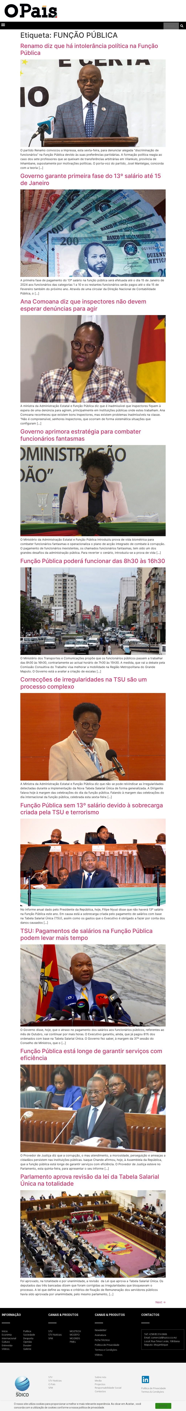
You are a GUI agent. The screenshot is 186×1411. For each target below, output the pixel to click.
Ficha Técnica (102, 1340)
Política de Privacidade (107, 1344)
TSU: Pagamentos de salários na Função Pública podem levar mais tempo (86, 934)
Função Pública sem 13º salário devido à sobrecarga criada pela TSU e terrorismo (91, 809)
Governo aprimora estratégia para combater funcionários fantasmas (80, 435)
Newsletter (100, 1330)
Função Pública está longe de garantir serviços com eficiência (91, 1054)
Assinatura (100, 1335)
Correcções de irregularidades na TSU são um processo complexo (83, 683)
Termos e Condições (106, 1349)
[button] (3, 25)
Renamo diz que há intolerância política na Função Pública (89, 49)
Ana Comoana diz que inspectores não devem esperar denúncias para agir (83, 305)
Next (160, 1302)
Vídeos (98, 1354)
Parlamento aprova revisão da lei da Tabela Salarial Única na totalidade (89, 1180)
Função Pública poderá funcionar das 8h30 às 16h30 (92, 560)
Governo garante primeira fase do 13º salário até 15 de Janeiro (90, 179)
